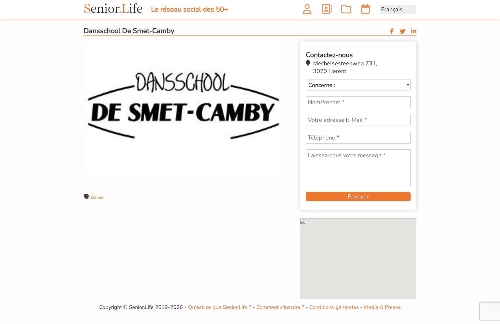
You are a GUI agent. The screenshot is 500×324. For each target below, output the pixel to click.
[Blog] (346, 11)
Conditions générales (334, 307)
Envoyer (358, 196)
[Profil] (307, 11)
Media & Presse (382, 307)
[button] (278, 46)
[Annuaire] (326, 11)
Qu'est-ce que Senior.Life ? (219, 307)
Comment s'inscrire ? (280, 307)
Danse (97, 197)
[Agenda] (365, 11)
